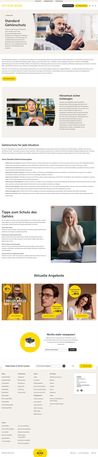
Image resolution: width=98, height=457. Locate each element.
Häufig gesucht (38, 395)
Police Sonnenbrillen (23, 443)
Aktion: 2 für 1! (38, 1)
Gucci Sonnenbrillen (23, 426)
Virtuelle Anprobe (59, 1)
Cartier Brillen (5, 426)
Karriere (52, 383)
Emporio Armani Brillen (8, 429)
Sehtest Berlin (37, 401)
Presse (51, 389)
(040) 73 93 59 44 (81, 382)
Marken (4, 422)
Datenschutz (73, 453)
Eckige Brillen (5, 386)
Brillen (3, 374)
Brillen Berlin (37, 411)
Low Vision (36, 380)
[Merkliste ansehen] (90, 5)
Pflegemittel (21, 386)
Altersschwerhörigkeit (39, 386)
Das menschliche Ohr (39, 392)
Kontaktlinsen (21, 374)
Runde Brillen (5, 401)
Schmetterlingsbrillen (7, 405)
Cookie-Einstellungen (83, 453)
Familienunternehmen (56, 377)
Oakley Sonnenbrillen (23, 432)
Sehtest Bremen (38, 405)
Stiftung (52, 380)
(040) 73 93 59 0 (81, 379)
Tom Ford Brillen (6, 441)
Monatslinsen (21, 383)
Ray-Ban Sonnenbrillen (24, 440)
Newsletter (53, 392)
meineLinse (21, 389)
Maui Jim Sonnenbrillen (24, 429)
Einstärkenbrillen (6, 380)
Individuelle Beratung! (48, 1)
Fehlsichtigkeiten (38, 383)
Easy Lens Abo (21, 392)
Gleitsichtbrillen (6, 377)
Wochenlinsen (21, 380)
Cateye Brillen (5, 383)
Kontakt (52, 386)
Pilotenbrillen (5, 395)
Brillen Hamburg (38, 408)
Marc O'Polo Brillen (7, 435)
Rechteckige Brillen (7, 398)
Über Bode (53, 374)
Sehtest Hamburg (38, 398)
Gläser (35, 377)
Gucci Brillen (5, 432)
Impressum (93, 453)
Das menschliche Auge (40, 389)
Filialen (52, 395)
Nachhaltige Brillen (7, 408)
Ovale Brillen (5, 389)
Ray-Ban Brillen (6, 438)
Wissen (36, 374)
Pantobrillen (5, 392)
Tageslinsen (21, 377)
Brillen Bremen (38, 414)
